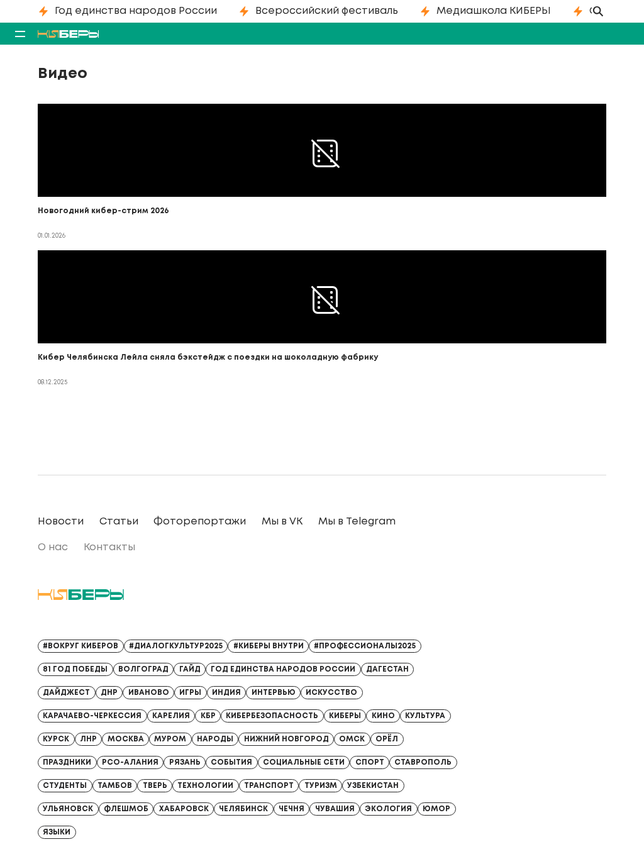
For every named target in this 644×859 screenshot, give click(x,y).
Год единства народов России (136, 11)
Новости (61, 521)
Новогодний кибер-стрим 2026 (103, 211)
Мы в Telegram (357, 521)
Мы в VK (282, 521)
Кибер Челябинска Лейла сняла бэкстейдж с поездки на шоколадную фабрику (208, 357)
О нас (53, 547)
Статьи (118, 521)
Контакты (109, 547)
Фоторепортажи (199, 521)
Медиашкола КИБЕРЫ (493, 11)
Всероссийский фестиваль (326, 11)
